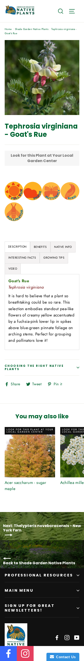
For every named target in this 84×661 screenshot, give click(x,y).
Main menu (19, 590)
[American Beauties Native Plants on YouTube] (76, 637)
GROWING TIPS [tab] (53, 258)
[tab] (17, 247)
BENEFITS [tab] (40, 247)
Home (8, 29)
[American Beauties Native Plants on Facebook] (57, 637)
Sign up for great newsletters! (30, 608)
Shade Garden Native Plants (31, 29)
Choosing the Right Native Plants (34, 367)
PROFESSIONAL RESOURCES (39, 575)
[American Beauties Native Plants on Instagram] (67, 637)
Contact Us (65, 657)
